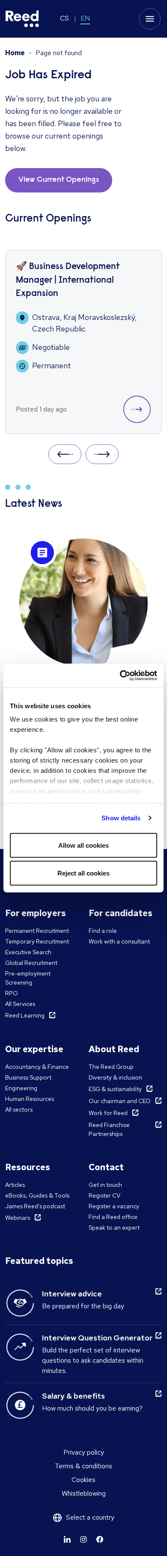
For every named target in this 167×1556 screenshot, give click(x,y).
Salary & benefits (73, 1396)
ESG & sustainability (115, 1089)
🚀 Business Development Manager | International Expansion (68, 281)
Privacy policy (83, 1452)
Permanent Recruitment (37, 931)
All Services (20, 1004)
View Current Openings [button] (58, 180)
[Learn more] (67, 1539)
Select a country (90, 1517)
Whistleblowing (84, 1493)
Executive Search (28, 952)
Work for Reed (108, 1113)
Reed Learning (25, 1015)
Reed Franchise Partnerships (109, 1129)
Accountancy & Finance (37, 1067)
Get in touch (105, 1185)
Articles (15, 1185)
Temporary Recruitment (37, 941)
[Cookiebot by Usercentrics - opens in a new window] (120, 675)
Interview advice (72, 1294)
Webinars (17, 1218)
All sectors (19, 1109)
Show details (120, 818)
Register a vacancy (114, 1206)
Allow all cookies (83, 845)
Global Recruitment (31, 963)
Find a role (103, 931)
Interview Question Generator (97, 1338)
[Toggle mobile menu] (150, 19)
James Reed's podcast (35, 1206)
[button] (137, 409)
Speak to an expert (114, 1227)
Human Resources (29, 1099)
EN (85, 18)
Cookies (83, 1479)
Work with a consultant (119, 941)
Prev (65, 454)
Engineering (21, 1088)
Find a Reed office (113, 1217)
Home (15, 52)
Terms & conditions (83, 1465)
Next (102, 454)
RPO (11, 993)
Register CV (104, 1195)
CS (64, 18)
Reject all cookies (83, 873)
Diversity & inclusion (115, 1077)
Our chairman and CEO (120, 1101)
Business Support (28, 1077)
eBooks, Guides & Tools (37, 1195)
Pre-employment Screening (28, 978)
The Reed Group (111, 1067)
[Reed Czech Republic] (22, 19)
